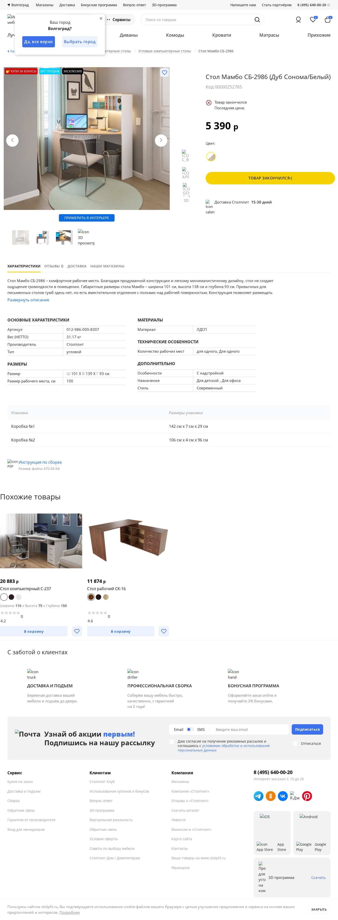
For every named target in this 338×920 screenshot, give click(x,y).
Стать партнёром (276, 5)
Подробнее (69, 912)
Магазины (44, 5)
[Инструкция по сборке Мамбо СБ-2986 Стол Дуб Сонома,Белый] (43, 465)
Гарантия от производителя (31, 819)
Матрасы (269, 35)
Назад (14, 51)
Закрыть (319, 909)
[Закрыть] (101, 18)
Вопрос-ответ (134, 5)
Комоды (175, 35)
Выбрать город (80, 41)
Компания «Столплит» (190, 791)
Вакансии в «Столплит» (191, 829)
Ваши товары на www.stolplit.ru (198, 858)
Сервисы (122, 19)
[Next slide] (161, 140)
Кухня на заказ (20, 781)
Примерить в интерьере (86, 217)
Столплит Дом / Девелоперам (115, 858)
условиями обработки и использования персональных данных (224, 747)
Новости (178, 819)
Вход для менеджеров (26, 829)
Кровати (221, 35)
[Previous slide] (12, 140)
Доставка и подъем (23, 791)
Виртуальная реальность (111, 819)
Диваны (129, 35)
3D (186, 200)
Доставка (67, 5)
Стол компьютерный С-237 (25, 588)
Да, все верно (38, 41)
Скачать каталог (185, 810)
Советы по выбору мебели (112, 848)
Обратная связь (21, 810)
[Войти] (298, 20)
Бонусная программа (99, 5)
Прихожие (319, 35)
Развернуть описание (28, 300)
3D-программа (164, 5)
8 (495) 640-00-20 (273, 772)
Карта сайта (181, 838)
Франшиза (180, 867)
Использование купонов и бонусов (119, 791)
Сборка (13, 800)
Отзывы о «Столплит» (190, 800)
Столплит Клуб (102, 781)
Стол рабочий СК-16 (106, 588)
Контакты (179, 848)
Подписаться (307, 729)
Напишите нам (243, 5)
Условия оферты (104, 838)
